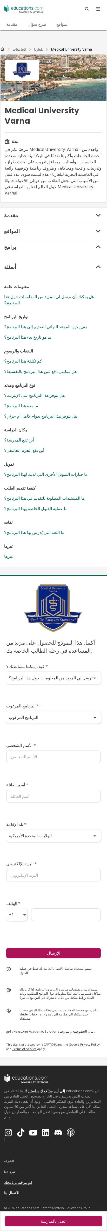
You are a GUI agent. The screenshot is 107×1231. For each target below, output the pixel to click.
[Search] (86, 9)
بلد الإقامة (16, 824)
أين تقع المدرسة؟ (19, 440)
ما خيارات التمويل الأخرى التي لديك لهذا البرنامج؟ (46, 474)
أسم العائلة (17, 785)
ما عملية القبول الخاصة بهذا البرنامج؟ (36, 508)
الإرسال (53, 953)
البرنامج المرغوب (22, 706)
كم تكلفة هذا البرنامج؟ (23, 361)
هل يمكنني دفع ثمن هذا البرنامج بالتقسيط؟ (40, 371)
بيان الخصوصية (82, 1031)
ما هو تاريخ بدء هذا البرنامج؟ (27, 337)
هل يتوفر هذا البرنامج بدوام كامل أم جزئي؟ (40, 416)
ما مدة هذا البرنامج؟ (21, 406)
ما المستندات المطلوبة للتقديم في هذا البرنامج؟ (44, 498)
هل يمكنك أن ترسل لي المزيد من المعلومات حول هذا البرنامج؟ (49, 300)
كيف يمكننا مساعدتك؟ (27, 666)
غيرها (8, 556)
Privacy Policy (90, 1044)
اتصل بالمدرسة (53, 1221)
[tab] (11, 24)
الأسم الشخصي (21, 745)
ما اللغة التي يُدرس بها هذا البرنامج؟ (34, 532)
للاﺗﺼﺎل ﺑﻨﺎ (11, 1192)
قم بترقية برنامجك (18, 1182)
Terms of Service (24, 1049)
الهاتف (13, 903)
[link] (71, 49)
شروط (64, 1031)
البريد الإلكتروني (21, 864)
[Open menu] (98, 9)
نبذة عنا (9, 1171)
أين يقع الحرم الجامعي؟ (24, 450)
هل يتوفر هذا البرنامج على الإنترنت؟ (34, 395)
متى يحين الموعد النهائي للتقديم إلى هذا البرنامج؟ (46, 327)
